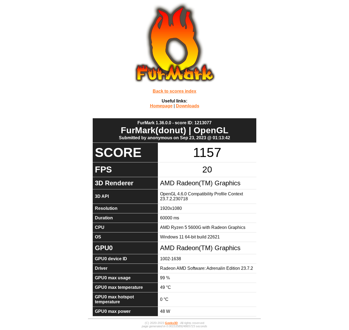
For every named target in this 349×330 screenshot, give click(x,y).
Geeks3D (171, 323)
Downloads (187, 106)
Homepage (161, 106)
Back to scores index (174, 91)
